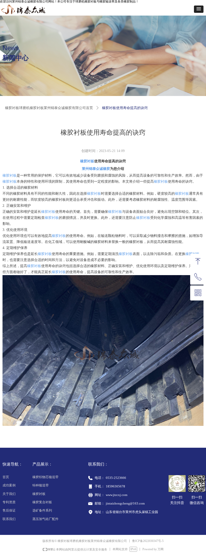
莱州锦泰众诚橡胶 (96, 169)
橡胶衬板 (87, 161)
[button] (198, 9)
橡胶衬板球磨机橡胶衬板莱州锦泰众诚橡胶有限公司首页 (49, 108)
